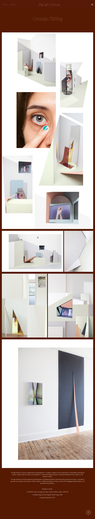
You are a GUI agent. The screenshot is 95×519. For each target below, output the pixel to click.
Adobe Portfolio (50, 512)
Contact (12, 4)
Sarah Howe (49, 4)
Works (5, 4)
